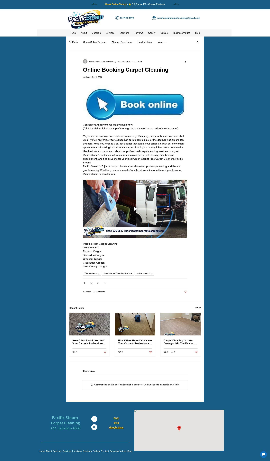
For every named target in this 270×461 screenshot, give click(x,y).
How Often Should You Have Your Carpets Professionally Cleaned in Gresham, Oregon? (135, 342)
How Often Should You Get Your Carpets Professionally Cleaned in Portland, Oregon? (89, 342)
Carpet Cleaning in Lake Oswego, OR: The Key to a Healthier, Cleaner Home (179, 342)
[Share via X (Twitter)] (91, 283)
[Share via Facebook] (84, 283)
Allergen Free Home (122, 42)
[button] (197, 42)
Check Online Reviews (94, 42)
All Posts (73, 42)
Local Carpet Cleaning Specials (118, 273)
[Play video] (135, 209)
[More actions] (185, 61)
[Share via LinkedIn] (98, 283)
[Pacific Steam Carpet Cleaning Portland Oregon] (89, 324)
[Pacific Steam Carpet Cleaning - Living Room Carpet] (180, 324)
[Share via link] (105, 283)
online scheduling (144, 273)
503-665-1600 (69, 428)
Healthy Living (145, 42)
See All (198, 307)
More (160, 42)
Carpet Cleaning (92, 273)
